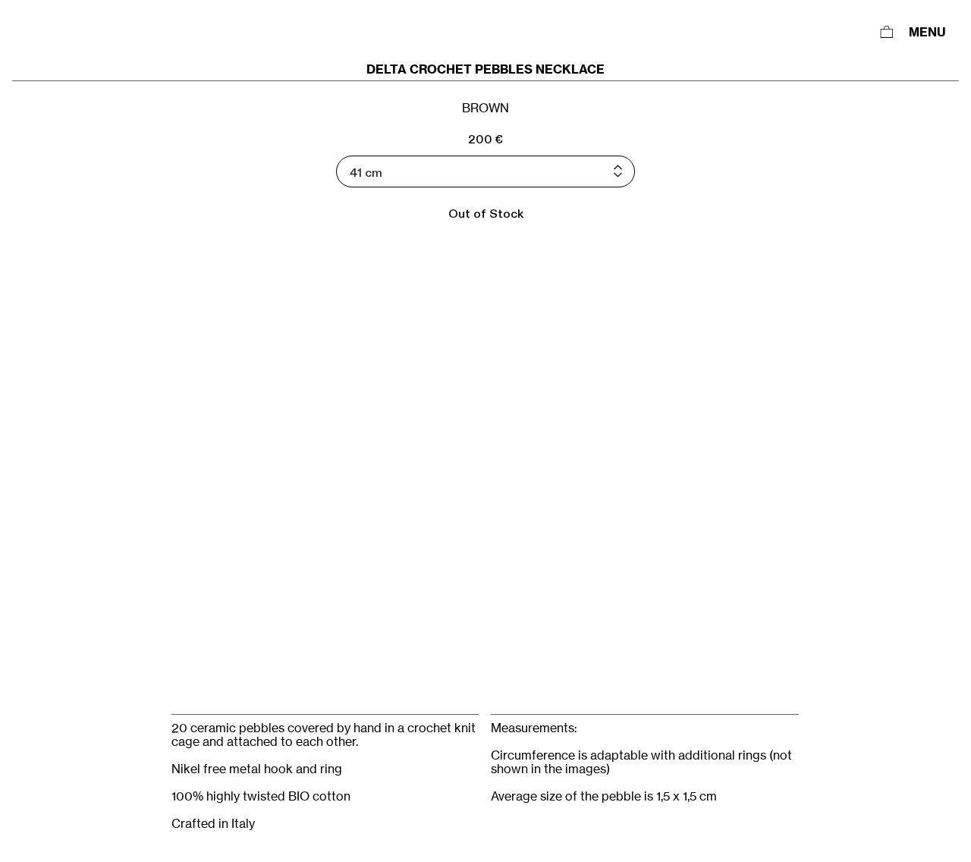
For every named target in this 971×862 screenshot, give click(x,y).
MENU (927, 31)
